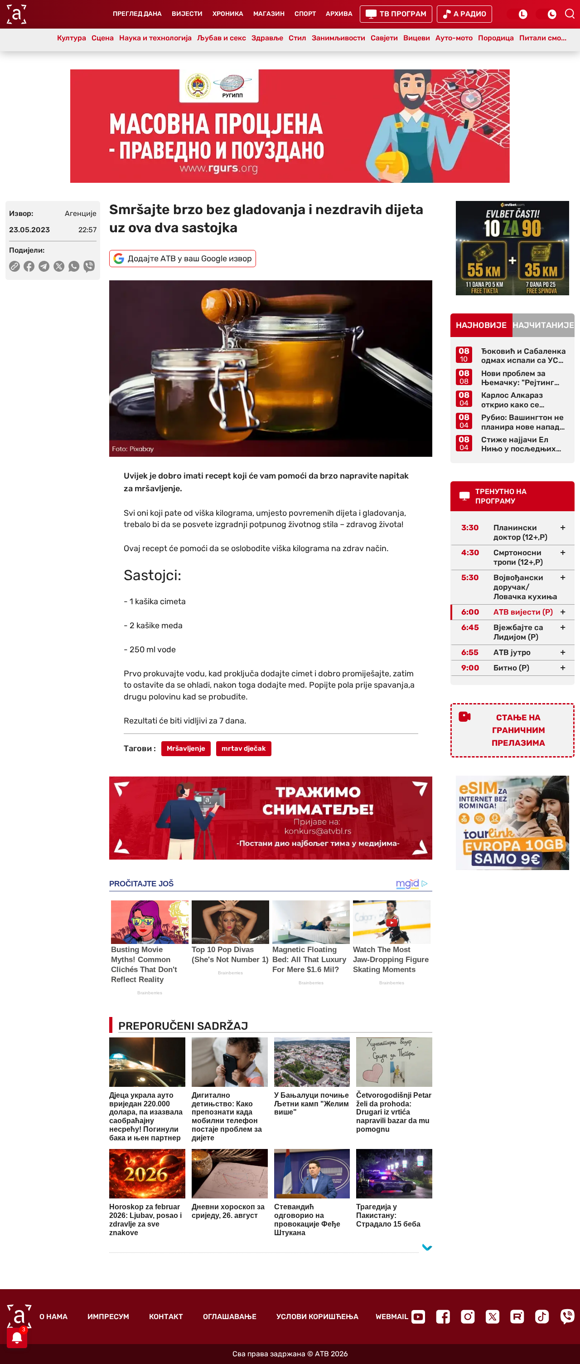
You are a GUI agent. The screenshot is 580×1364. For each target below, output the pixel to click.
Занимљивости (338, 38)
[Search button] (570, 14)
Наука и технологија (155, 38)
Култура (71, 38)
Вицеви (416, 38)
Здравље (267, 38)
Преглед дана (137, 14)
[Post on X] (59, 266)
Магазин (269, 14)
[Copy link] (14, 266)
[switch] (517, 14)
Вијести (187, 14)
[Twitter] (492, 1317)
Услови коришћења (317, 1316)
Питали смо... (542, 38)
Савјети (384, 38)
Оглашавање (229, 1316)
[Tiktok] (542, 1317)
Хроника (228, 14)
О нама (53, 1316)
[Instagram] (468, 1317)
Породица (496, 38)
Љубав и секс (221, 38)
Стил (297, 38)
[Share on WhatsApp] (74, 266)
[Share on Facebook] (29, 266)
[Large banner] (290, 126)
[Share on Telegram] (44, 266)
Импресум (108, 1316)
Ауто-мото (454, 38)
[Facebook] (443, 1317)
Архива (339, 14)
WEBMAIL (392, 1316)
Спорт (305, 14)
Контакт (166, 1316)
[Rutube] (517, 1317)
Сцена (103, 38)
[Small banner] (512, 248)
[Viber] (567, 1317)
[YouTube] (418, 1317)
